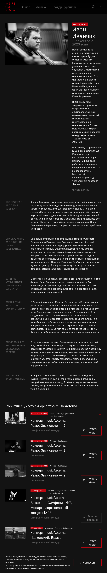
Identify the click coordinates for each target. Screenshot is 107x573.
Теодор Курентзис (64, 7)
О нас (26, 7)
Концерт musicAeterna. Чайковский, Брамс (49, 535)
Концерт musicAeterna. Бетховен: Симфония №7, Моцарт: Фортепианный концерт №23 (51, 505)
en (100, 7)
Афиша (41, 7)
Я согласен (87, 562)
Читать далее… (81, 189)
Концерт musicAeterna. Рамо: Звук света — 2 (49, 423)
